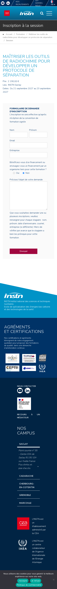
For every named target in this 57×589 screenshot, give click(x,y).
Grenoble (25, 495)
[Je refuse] (53, 579)
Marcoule (25, 503)
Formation (20, 34)
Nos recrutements (22, 3)
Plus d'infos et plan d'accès (25, 466)
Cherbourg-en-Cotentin (26, 485)
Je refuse (35, 581)
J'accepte (23, 581)
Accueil (9, 34)
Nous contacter (26, 386)
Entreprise (15, 150)
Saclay (23, 444)
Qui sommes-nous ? (39, 3)
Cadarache (26, 476)
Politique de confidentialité (29, 585)
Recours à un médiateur (28, 416)
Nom (12, 130)
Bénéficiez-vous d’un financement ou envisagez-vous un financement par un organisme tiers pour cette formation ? (28, 166)
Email (12, 140)
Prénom (33, 130)
